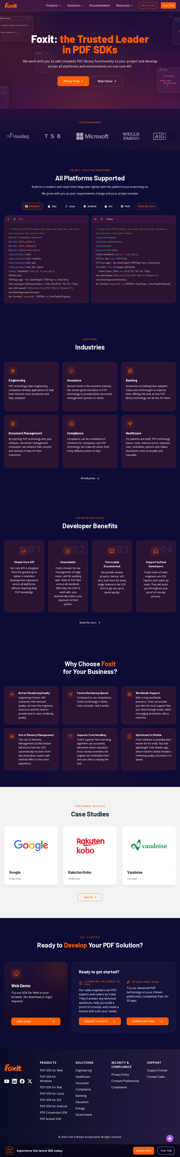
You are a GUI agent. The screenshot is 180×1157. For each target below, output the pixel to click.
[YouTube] (6, 1081)
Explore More (17, 404)
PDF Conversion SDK (53, 1112)
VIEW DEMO (24, 1021)
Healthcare (83, 1077)
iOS (110, 206)
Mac (54, 206)
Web (127, 206)
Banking (81, 1096)
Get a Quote (148, 5)
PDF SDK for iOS (50, 1100)
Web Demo (105, 81)
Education (82, 1102)
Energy (80, 1108)
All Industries (88, 478)
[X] (29, 1081)
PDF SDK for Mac (51, 1087)
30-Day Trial (71, 81)
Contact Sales (156, 1077)
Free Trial (168, 5)
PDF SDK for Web (51, 1070)
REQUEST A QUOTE (96, 1021)
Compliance (83, 1089)
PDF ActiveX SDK (50, 1119)
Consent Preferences (125, 1081)
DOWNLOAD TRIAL (143, 1021)
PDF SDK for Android (53, 1106)
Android (92, 206)
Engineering (84, 1070)
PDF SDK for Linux (52, 1093)
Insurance (82, 1083)
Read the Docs (146, 206)
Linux (72, 206)
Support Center (157, 1070)
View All (87, 897)
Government (84, 1115)
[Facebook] (22, 1081)
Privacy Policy (120, 1075)
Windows (34, 206)
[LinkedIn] (14, 1081)
